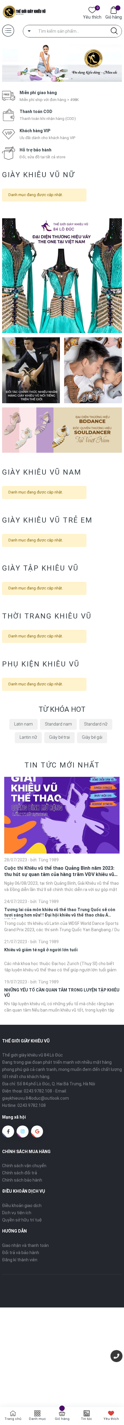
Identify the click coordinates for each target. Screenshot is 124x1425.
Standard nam (58, 724)
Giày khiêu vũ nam (42, 472)
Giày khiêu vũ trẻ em (47, 520)
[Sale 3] (93, 370)
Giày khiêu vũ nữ (38, 175)
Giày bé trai (59, 737)
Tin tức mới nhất (62, 765)
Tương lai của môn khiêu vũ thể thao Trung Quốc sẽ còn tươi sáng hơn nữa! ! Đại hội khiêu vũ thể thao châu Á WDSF (59, 912)
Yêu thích (92, 16)
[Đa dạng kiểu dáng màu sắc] (62, 63)
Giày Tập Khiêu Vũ (40, 568)
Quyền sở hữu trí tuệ (22, 1220)
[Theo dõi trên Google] (37, 1131)
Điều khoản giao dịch (22, 1205)
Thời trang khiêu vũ (47, 616)
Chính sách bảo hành (22, 1180)
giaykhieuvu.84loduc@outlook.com (35, 1098)
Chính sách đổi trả (19, 1172)
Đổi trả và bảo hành (20, 1252)
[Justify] (114, 31)
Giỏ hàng (113, 17)
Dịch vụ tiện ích (16, 1212)
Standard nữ (95, 724)
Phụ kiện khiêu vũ (41, 664)
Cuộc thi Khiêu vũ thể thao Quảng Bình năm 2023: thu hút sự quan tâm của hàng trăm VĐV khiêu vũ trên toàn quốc (59, 871)
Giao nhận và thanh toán (25, 1245)
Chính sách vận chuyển (24, 1165)
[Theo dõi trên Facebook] (8, 1131)
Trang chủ (13, 1419)
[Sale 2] (31, 370)
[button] (52, 78)
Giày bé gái (92, 737)
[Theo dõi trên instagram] (23, 1131)
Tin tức (86, 1419)
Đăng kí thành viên (19, 1259)
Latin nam (23, 724)
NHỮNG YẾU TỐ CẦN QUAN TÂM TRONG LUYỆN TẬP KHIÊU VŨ (61, 993)
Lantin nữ (28, 737)
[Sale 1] (62, 275)
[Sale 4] (62, 430)
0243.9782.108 (38, 1091)
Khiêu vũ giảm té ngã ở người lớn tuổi (41, 949)
